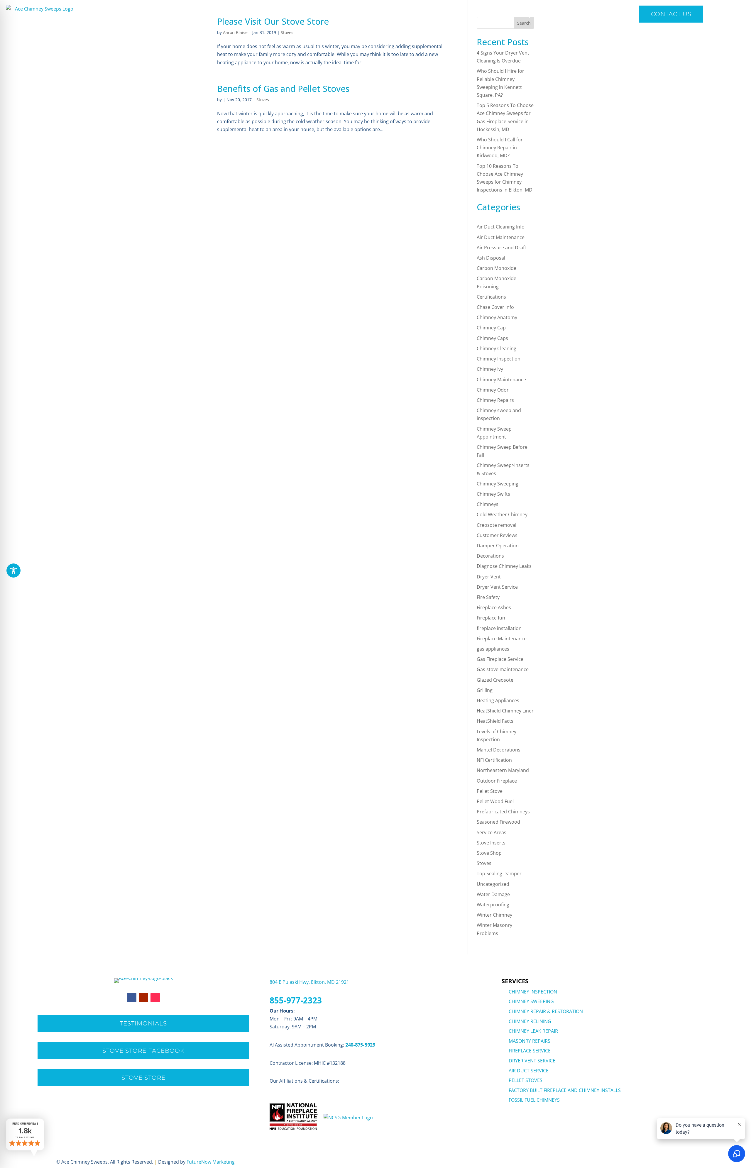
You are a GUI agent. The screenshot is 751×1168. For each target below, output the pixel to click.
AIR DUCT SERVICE (529, 1070)
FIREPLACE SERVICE (530, 1050)
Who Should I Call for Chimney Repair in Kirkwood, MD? (500, 147)
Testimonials (143, 1023)
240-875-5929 (360, 1045)
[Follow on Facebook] (131, 997)
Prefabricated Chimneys (503, 811)
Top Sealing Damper (499, 873)
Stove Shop (489, 853)
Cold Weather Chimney (502, 514)
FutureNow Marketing (211, 1162)
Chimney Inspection (498, 359)
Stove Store (143, 1077)
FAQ (525, 15)
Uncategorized (493, 884)
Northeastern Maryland (503, 770)
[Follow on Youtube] (143, 997)
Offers (457, 15)
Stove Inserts (491, 842)
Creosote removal (496, 525)
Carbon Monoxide (496, 268)
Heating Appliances (498, 700)
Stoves (287, 32)
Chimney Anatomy (497, 317)
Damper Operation (498, 545)
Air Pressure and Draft (501, 247)
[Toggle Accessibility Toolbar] (13, 570)
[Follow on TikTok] (155, 997)
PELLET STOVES (525, 1080)
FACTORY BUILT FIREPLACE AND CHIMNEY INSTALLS (565, 1090)
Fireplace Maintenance (502, 638)
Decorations (490, 556)
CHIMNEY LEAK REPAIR (533, 1031)
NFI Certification (494, 760)
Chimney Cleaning (496, 348)
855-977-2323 (296, 1000)
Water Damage (493, 894)
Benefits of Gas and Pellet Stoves (283, 88)
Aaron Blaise (235, 32)
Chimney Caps (492, 338)
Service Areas (491, 832)
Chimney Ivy (490, 369)
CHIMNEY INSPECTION (533, 991)
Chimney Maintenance (501, 379)
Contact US (671, 14)
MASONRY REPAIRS (529, 1041)
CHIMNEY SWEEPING (531, 1001)
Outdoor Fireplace (497, 781)
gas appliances (493, 649)
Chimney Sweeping (497, 483)
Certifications (491, 297)
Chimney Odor (493, 390)
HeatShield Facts (495, 721)
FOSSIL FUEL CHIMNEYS (534, 1100)
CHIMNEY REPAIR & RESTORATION (546, 1011)
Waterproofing (493, 904)
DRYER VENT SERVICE (532, 1060)
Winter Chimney (494, 915)
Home (351, 15)
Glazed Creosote (495, 680)
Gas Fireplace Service (500, 659)
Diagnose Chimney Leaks (504, 566)
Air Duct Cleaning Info (501, 227)
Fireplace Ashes (494, 607)
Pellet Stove (490, 791)
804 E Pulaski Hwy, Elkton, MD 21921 (309, 982)
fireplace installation (499, 628)
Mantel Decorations (498, 749)
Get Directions (563, 15)
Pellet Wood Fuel (495, 801)
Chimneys (487, 504)
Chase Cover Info (495, 307)
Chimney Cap (491, 327)
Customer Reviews (497, 535)
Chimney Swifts (493, 494)
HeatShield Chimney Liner (505, 710)
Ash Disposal (491, 258)
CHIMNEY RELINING (530, 1021)
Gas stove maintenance (503, 669)
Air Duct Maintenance (501, 237)
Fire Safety (488, 597)
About (421, 15)
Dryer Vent (489, 576)
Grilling (485, 690)
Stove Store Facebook (143, 1050)
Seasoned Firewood (498, 822)
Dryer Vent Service (497, 587)
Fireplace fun (491, 618)
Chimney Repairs (495, 400)
